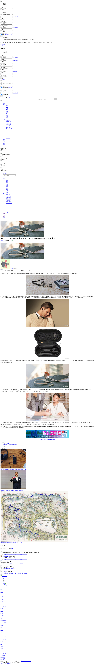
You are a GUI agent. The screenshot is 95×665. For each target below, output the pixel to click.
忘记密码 (10, 87)
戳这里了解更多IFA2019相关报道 (47, 439)
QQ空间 (5, 585)
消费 (7, 117)
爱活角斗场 (8, 124)
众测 (4, 143)
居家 (7, 112)
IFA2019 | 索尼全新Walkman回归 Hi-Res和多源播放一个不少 (14, 469)
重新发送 (3, 45)
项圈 (16, 444)
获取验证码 (15, 17)
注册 (9, 97)
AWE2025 (8, 138)
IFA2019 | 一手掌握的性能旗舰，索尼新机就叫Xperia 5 (13, 490)
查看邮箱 (3, 44)
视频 (4, 141)
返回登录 (3, 79)
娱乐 (7, 113)
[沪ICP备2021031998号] (25, 661)
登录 (8, 37)
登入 (4, 173)
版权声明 (3, 658)
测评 (4, 139)
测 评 (4, 213)
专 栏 (4, 193)
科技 (7, 105)
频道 (4, 104)
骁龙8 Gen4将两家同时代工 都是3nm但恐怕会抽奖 (15, 554)
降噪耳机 (13, 444)
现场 (4, 140)
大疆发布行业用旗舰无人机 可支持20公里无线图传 (15, 573)
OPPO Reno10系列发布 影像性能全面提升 (13, 564)
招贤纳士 (3, 659)
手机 (7, 111)
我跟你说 (8, 120)
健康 (7, 115)
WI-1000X (3, 444)
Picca (2, 240)
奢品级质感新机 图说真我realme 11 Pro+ (13, 568)
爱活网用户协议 (8, 34)
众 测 (4, 216)
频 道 (4, 178)
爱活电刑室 (8, 123)
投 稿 (4, 217)
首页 (4, 103)
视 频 (4, 215)
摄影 (7, 107)
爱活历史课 (8, 121)
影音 (7, 108)
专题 (2, 594)
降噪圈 (9, 444)
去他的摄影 (8, 125)
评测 (2, 608)
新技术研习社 (9, 128)
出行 (7, 116)
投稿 (4, 144)
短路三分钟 (8, 127)
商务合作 (3, 657)
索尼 (6, 444)
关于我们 (3, 655)
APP (4, 145)
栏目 (4, 119)
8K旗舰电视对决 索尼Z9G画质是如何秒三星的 (11, 542)
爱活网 (7, 443)
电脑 (7, 109)
